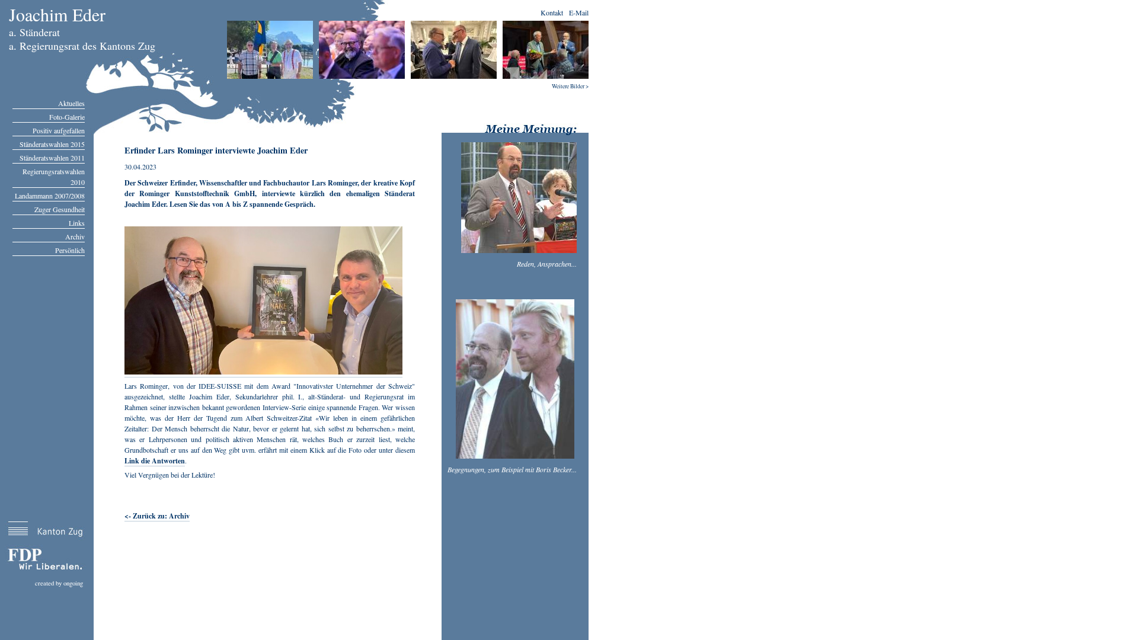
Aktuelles (71, 103)
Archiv (75, 236)
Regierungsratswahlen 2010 (54, 177)
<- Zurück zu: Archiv (157, 516)
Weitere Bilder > (570, 86)
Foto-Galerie (67, 116)
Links (77, 223)
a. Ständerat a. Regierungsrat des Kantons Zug (82, 39)
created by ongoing (59, 583)
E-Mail (579, 12)
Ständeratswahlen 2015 (52, 144)
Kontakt (552, 12)
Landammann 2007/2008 (50, 195)
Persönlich (70, 250)
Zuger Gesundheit (59, 209)
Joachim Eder (57, 14)
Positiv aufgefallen (59, 130)
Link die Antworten (154, 461)
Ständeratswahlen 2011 (52, 157)
